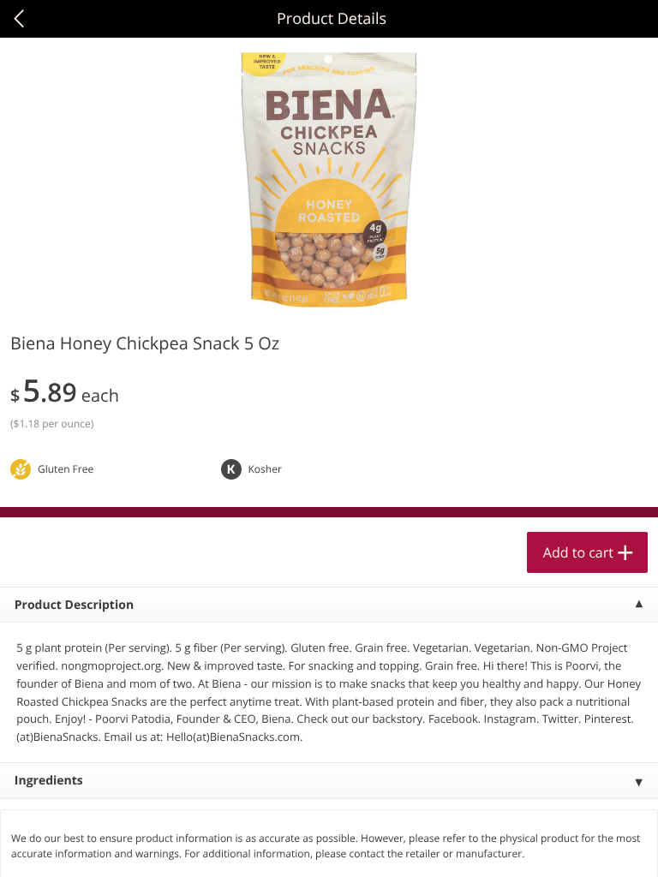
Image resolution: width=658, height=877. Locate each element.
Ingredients (49, 781)
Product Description (74, 605)
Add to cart (578, 552)
